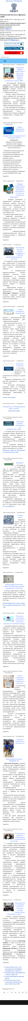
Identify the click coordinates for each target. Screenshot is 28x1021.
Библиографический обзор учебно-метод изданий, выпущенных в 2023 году (14, 605)
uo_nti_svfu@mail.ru (9, 506)
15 (19, 992)
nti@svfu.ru (8, 29)
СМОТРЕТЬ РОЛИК (14, 411)
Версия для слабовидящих (14, 1)
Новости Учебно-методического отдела (12, 122)
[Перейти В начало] (4, 992)
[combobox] (10, 57)
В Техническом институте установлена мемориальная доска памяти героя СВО (13, 982)
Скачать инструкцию (9, 397)
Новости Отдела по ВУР (8, 361)
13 (11, 992)
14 (15, 992)
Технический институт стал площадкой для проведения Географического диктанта (13, 969)
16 (22, 992)
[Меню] (5, 61)
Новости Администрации (9, 306)
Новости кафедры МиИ (8, 181)
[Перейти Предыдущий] (8, 992)
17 (26, 992)
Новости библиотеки (8, 572)
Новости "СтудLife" (7, 244)
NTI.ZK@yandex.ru (14, 40)
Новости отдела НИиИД (8, 64)
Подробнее (6, 118)
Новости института (7, 900)
